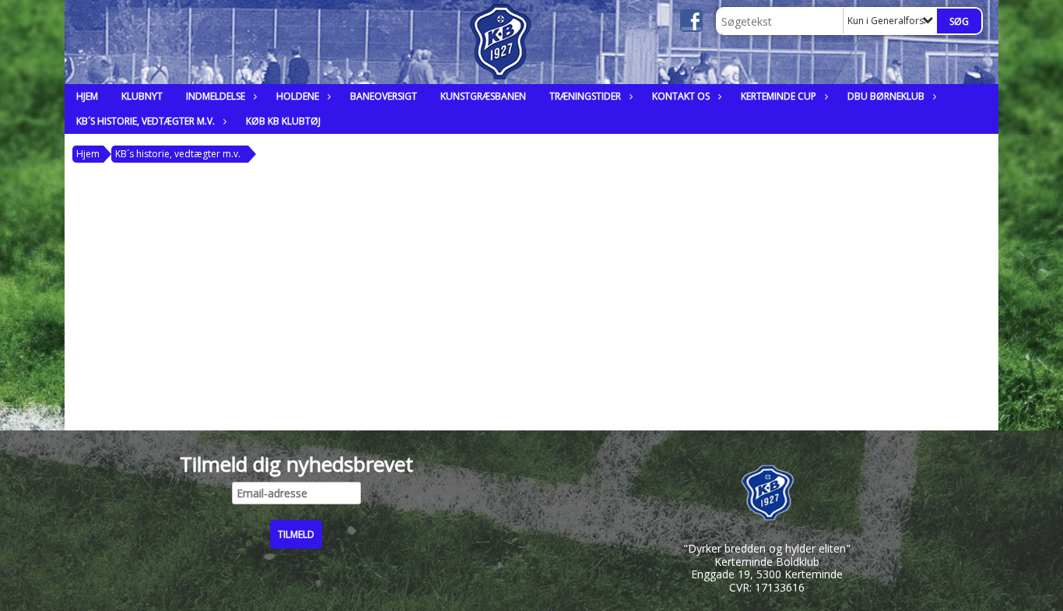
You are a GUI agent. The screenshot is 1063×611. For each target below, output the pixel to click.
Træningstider (585, 96)
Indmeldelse (215, 96)
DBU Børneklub (885, 96)
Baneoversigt (383, 96)
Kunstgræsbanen (483, 96)
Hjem (87, 96)
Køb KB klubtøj (283, 121)
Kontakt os (681, 96)
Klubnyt (142, 96)
